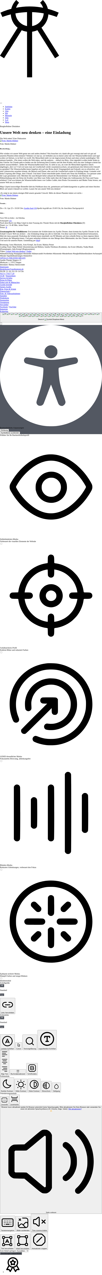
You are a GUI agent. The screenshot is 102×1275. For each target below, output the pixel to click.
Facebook (4, 307)
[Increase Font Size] (2, 985)
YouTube (12, 307)
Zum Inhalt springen (8, 1251)
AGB (2, 276)
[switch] (1, 544)
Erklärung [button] (4, 430)
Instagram (4, 309)
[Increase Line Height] (2, 1017)
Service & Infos (6, 278)
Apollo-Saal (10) (30, 208)
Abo (6, 111)
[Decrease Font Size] (2, 994)
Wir (6, 113)
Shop (7, 122)
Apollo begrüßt (6, 285)
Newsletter (4, 305)
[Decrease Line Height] (2, 1026)
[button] (1, 323)
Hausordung (11, 276)
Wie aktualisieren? (75, 1109)
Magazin (8, 115)
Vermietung (4, 302)
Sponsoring (4, 300)
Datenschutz (5, 291)
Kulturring (4, 311)
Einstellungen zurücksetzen (11, 1253)
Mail (38, 240)
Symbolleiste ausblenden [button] (10, 433)
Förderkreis (4, 298)
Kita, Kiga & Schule (8, 289)
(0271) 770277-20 (7, 274)
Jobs (6, 118)
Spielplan (8, 107)
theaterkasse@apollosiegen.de (12, 269)
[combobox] (51, 318)
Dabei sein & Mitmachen (10, 282)
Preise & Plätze (6, 280)
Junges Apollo (5, 287)
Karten (7, 109)
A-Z (6, 120)
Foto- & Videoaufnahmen (10, 294)
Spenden (3, 296)
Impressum (4, 267)
